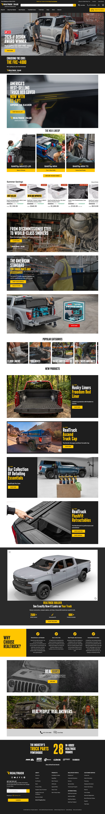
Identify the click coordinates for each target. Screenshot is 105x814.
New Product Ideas (56, 792)
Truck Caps (41, 9)
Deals (53, 9)
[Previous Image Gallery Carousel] (8, 352)
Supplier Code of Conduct (41, 789)
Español (86, 801)
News (36, 783)
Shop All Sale (94, 182)
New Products (22, 9)
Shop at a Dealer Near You (84, 1)
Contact (94, 1)
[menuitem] (3, 10)
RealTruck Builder (53, 1)
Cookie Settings (69, 809)
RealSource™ (71, 775)
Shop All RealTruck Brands (52, 764)
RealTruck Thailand (72, 802)
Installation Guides (56, 775)
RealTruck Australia (72, 793)
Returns (86, 789)
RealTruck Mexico (72, 799)
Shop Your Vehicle (12, 9)
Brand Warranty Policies (89, 798)
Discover (59, 9)
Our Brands (37, 781)
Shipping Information (89, 783)
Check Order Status (88, 786)
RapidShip (54, 778)
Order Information (88, 778)
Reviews (70, 781)
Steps (48, 9)
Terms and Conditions (77, 809)
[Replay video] (59, 450)
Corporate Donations (72, 778)
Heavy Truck (54, 789)
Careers (37, 778)
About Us (37, 775)
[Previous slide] (8, 197)
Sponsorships (71, 783)
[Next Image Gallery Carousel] (96, 352)
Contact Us (86, 775)
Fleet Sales (86, 804)
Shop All (3, 9)
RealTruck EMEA (71, 796)
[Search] (74, 5)
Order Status (101, 1)
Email (8, 788)
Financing (86, 781)
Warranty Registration (89, 795)
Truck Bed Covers (32, 9)
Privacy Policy (38, 786)
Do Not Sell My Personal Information (46, 809)
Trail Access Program (72, 786)
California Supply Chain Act (59, 809)
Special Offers (55, 786)
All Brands (54, 783)
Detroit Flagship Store (40, 800)
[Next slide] (96, 197)
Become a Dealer (39, 797)
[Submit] (28, 791)
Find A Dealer (87, 792)
